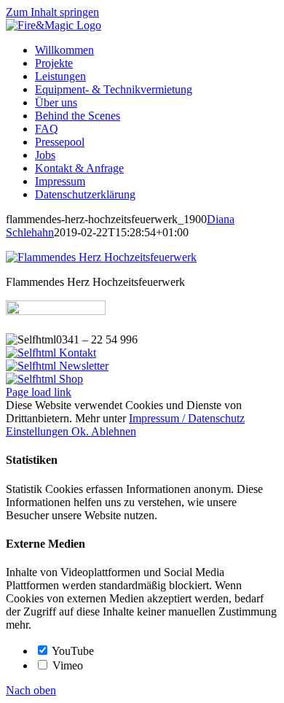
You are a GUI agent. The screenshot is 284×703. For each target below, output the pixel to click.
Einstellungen (38, 431)
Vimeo (66, 665)
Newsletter (82, 366)
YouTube (72, 651)
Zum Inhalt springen (52, 12)
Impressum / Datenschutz (187, 418)
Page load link (38, 392)
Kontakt (76, 352)
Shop (69, 379)
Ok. (81, 431)
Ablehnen (113, 431)
